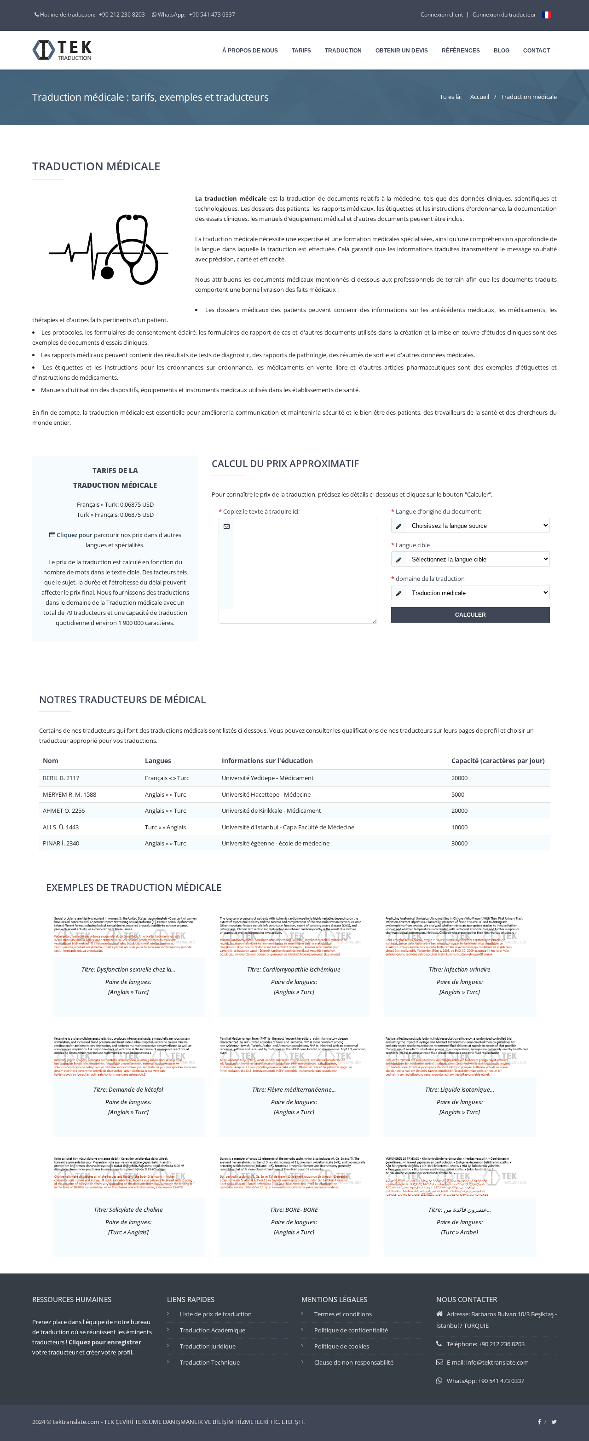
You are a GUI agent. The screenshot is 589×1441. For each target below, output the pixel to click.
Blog (501, 50)
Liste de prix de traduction (216, 1314)
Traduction (343, 50)
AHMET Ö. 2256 (64, 810)
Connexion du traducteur (504, 14)
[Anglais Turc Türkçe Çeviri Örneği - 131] (294, 1055)
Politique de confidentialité (351, 1330)
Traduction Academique (212, 1330)
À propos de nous (250, 50)
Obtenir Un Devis (401, 50)
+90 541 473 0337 (212, 14)
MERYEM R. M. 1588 (69, 794)
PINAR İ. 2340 (61, 843)
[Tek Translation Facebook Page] (539, 1422)
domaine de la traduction (428, 578)
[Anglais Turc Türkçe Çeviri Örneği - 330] (294, 1175)
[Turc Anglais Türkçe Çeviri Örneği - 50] (129, 1175)
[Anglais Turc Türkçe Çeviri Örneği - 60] (460, 935)
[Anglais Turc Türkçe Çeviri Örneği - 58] (129, 1055)
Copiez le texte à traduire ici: (259, 511)
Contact (536, 50)
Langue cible (410, 545)
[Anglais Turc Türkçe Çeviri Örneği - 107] (129, 935)
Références (461, 50)
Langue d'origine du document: (436, 511)
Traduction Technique (210, 1362)
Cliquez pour (74, 535)
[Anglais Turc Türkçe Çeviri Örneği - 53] (460, 1055)
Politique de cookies (341, 1346)
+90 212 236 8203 (122, 14)
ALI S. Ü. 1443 (61, 827)
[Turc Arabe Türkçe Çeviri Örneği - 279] (460, 1175)
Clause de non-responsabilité (353, 1362)
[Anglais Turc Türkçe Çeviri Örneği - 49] (294, 935)
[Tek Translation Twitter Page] (554, 1422)
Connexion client (442, 14)
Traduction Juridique (208, 1346)
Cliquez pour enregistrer (105, 1342)
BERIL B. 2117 (61, 778)
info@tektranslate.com (497, 1362)
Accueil (479, 97)
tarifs (301, 50)
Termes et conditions (343, 1314)
